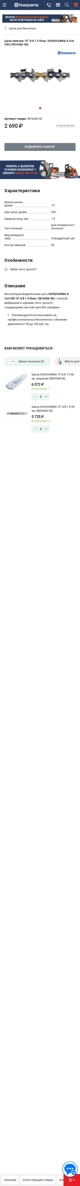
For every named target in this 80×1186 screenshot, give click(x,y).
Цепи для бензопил (22, 28)
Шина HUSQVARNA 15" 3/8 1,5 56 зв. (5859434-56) (53, 408)
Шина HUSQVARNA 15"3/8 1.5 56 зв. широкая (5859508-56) (53, 376)
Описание (10, 1180)
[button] (40, 108)
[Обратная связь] (70, 1169)
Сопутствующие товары (37, 1180)
